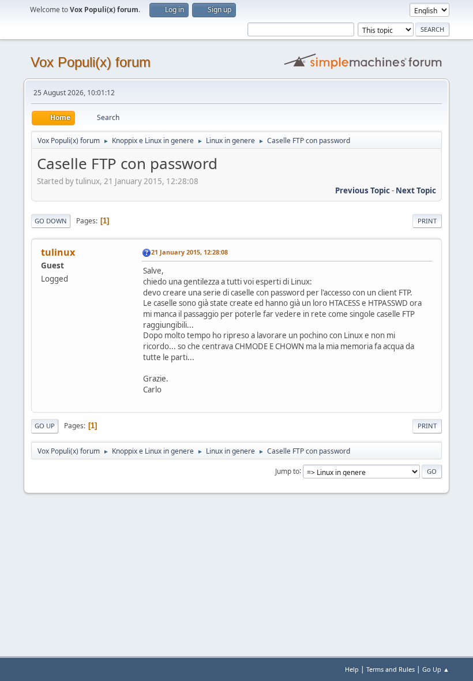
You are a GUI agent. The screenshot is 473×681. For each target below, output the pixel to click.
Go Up (45, 425)
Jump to (287, 471)
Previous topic (362, 190)
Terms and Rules (390, 669)
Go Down (51, 220)
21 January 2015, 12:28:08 (189, 252)
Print (427, 220)
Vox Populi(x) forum (91, 62)
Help (352, 669)
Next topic (416, 190)
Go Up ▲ (435, 669)
